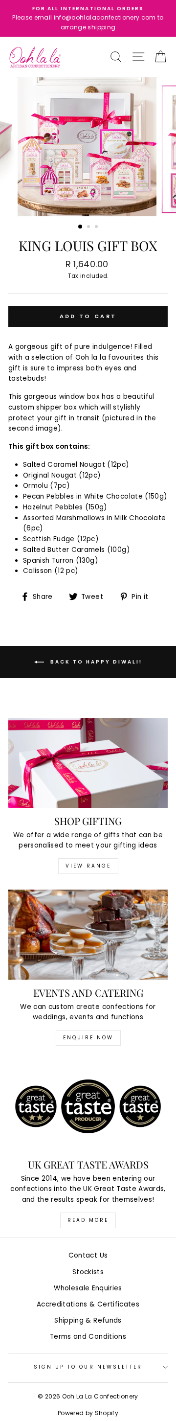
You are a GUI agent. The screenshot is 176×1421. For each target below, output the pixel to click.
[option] (88, 18)
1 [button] (80, 227)
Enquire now (88, 1037)
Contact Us (88, 1255)
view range (88, 866)
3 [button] (97, 227)
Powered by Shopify (88, 1413)
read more (88, 1220)
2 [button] (89, 227)
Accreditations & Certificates (88, 1304)
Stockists (88, 1272)
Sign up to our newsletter (88, 1367)
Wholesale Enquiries (88, 1288)
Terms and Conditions (88, 1336)
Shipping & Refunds (87, 1320)
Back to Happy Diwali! (95, 661)
